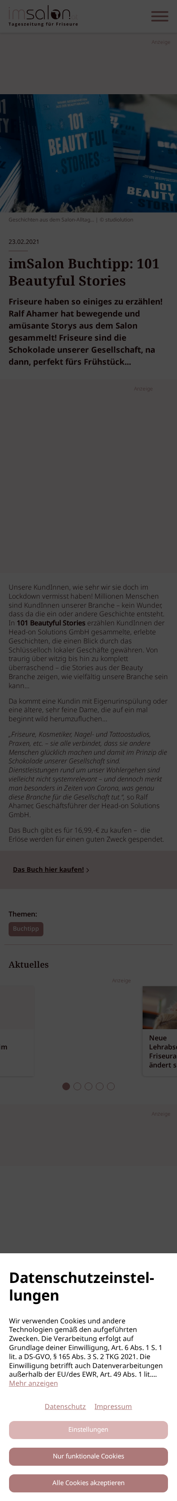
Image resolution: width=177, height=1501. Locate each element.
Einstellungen (88, 1430)
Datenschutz (65, 1407)
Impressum (113, 1407)
